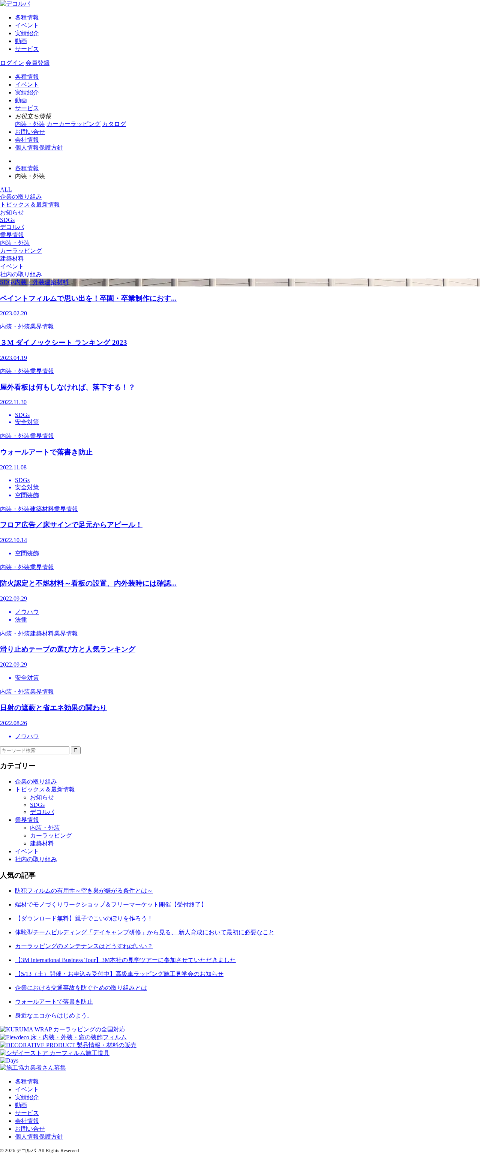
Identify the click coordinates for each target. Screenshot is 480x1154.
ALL (6, 189)
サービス (27, 49)
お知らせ (12, 212)
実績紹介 (27, 33)
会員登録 (38, 63)
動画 (21, 41)
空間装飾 (27, 495)
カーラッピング (21, 250)
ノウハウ (27, 611)
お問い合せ (30, 132)
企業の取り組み (21, 196)
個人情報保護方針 (39, 147)
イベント (27, 25)
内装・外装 (15, 243)
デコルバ (12, 227)
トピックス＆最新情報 (30, 204)
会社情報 (27, 139)
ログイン (12, 63)
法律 (21, 619)
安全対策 (27, 422)
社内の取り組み (21, 274)
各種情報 (27, 17)
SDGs (7, 220)
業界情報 (12, 235)
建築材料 (12, 258)
